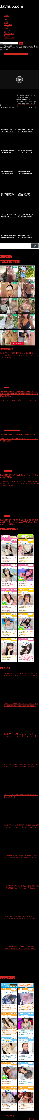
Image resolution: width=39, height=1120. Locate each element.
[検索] (34, 245)
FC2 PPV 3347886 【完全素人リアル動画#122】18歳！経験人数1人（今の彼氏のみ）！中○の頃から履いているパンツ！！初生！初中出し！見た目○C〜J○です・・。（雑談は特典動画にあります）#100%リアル (21, 948)
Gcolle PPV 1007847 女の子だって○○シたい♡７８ (18, 400)
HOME (6, 16)
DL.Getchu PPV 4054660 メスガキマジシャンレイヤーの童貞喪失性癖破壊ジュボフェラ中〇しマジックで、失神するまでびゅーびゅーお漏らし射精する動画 (21, 917)
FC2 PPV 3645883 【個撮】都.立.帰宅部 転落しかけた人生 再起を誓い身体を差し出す (21, 765)
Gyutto (6, 26)
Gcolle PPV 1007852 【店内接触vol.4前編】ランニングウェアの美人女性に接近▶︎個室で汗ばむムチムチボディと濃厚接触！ (19, 355)
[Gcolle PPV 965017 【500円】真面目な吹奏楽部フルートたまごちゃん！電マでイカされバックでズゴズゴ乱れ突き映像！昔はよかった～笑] (17, 840)
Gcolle (6, 23)
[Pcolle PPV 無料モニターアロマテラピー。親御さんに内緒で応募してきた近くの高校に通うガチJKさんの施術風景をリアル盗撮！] (17, 719)
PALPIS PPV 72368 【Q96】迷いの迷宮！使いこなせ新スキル (21, 796)
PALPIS (7, 30)
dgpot (6, 28)
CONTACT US (9, 38)
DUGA (6, 32)
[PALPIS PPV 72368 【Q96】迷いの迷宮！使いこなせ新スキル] (17, 810)
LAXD (6, 19)
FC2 (5, 17)
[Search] (0, 41)
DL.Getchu (8, 25)
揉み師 (6, 387)
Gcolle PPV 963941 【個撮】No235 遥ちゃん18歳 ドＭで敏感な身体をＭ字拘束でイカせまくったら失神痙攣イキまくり (21, 857)
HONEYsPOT (9, 34)
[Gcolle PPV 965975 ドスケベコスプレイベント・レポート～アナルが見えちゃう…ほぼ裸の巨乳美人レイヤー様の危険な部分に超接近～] (17, 749)
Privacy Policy (9, 1115)
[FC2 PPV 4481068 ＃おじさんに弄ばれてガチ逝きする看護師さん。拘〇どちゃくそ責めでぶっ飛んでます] (17, 901)
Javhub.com (11, 6)
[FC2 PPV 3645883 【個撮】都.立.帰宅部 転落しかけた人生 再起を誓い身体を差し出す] (17, 779)
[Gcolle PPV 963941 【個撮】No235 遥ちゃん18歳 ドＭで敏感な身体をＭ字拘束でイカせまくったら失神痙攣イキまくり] (17, 870)
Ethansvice (8, 471)
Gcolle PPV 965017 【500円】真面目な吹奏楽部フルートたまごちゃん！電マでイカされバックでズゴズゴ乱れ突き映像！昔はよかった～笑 (21, 826)
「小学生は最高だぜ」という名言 (16, 54)
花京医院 (7, 516)
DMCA (31, 1119)
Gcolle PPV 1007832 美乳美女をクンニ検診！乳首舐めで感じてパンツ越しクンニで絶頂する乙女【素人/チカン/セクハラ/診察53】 (19, 483)
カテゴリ (7, 36)
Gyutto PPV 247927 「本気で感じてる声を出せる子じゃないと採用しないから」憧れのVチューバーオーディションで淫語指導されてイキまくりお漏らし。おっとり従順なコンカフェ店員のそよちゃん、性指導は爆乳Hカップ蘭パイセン (21, 675)
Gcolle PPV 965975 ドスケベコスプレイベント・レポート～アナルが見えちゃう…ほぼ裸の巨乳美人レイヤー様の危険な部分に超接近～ (21, 735)
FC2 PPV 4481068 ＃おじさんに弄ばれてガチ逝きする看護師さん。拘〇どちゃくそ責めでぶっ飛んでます (21, 887)
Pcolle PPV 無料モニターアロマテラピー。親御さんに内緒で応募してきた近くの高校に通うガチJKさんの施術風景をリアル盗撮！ (21, 705)
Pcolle (6, 21)
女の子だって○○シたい (12, 430)
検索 (1, 242)
